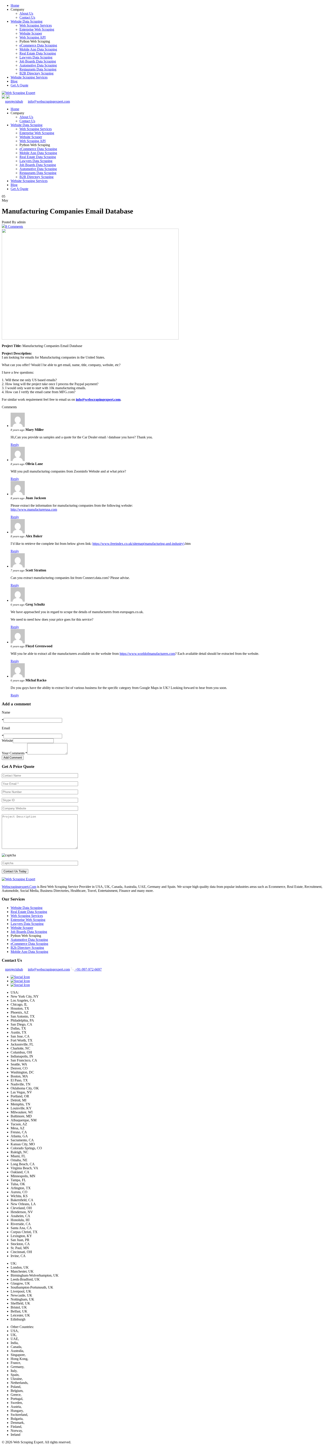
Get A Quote (19, 85)
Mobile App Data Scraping (38, 49)
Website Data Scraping (26, 21)
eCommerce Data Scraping (38, 45)
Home (15, 5)
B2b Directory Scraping (27, 948)
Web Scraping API (32, 37)
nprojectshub (14, 101)
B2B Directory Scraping (36, 73)
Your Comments (14, 753)
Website (7, 740)
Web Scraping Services (35, 25)
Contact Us (27, 17)
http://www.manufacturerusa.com (34, 509)
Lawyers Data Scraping (35, 57)
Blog (14, 81)
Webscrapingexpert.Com (19, 887)
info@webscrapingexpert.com (49, 101)
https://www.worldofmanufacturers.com (147, 653)
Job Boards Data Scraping (37, 61)
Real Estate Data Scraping (37, 53)
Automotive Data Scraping (38, 65)
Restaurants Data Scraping (37, 69)
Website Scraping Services (29, 77)
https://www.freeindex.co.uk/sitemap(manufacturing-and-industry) (138, 543)
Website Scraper (30, 33)
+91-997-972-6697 (88, 969)
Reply (15, 445)
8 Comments (14, 226)
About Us (26, 13)
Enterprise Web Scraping (36, 29)
